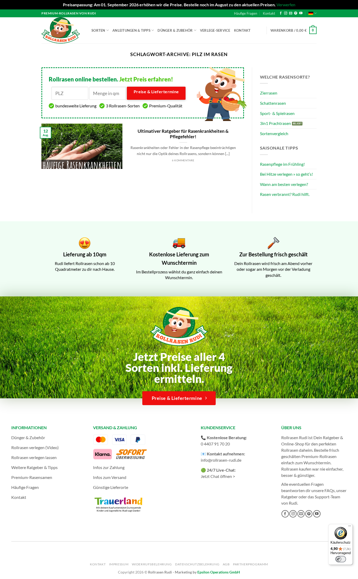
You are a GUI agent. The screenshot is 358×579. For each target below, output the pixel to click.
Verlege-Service (215, 30)
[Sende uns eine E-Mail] (290, 13)
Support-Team (327, 496)
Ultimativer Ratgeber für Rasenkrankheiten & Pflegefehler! (183, 134)
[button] (293, 30)
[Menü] (349, 527)
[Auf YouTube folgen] (300, 13)
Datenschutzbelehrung (197, 564)
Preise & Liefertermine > (156, 94)
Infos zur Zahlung (108, 467)
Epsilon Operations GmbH (218, 572)
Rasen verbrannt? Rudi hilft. (285, 194)
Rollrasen (289, 450)
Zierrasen (268, 92)
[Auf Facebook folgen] (280, 13)
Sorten (98, 30)
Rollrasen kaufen (296, 468)
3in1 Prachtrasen (275, 123)
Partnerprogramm (250, 564)
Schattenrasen (273, 103)
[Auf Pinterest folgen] (295, 13)
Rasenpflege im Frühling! (282, 164)
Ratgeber (289, 496)
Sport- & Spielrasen (277, 113)
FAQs (329, 490)
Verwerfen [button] (285, 4)
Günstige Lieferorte (110, 487)
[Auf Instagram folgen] (285, 13)
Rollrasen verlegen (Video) (35, 447)
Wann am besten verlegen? (284, 184)
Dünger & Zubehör (175, 30)
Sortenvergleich (274, 133)
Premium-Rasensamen (31, 477)
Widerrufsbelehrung (152, 564)
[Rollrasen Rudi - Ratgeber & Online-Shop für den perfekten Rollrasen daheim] (61, 30)
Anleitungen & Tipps (131, 30)
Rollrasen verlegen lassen (34, 457)
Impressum (119, 564)
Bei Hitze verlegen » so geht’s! (286, 174)
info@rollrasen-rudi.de (221, 459)
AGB (226, 564)
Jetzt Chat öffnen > (218, 476)
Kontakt (269, 13)
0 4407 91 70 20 (215, 443)
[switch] (340, 559)
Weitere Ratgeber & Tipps (34, 467)
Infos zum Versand (109, 477)
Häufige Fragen (245, 13)
